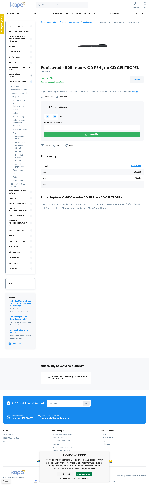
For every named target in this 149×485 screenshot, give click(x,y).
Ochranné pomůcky (17, 241)
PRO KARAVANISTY (16, 26)
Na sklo (18, 151)
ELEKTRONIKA (14, 263)
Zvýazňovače (18, 180)
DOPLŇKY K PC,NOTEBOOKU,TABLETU (18, 223)
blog (11, 284)
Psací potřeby (73, 22)
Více (133, 92)
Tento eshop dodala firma (126, 476)
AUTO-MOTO (14, 247)
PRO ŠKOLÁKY (14, 63)
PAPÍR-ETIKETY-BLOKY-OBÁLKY (18, 192)
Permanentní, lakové (20, 137)
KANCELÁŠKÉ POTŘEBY (55, 22)
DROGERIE (13, 268)
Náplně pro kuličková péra (18, 105)
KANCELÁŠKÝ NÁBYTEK (17, 204)
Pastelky (16, 110)
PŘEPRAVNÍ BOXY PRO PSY (19, 32)
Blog (103, 441)
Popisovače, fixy (89, 22)
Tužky (15, 177)
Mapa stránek (19, 477)
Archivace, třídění (17, 86)
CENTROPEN (137, 79)
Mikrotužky (17, 126)
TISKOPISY (13, 198)
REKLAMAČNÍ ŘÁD (108, 438)
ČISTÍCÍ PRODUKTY (16, 57)
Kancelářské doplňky (19, 90)
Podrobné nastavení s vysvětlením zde (74, 479)
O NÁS (104, 435)
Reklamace (106, 444)
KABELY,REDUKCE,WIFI (17, 230)
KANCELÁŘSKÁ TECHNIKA (14, 75)
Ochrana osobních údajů (62, 447)
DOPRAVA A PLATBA (60, 438)
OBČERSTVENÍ (14, 258)
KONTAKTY (57, 444)
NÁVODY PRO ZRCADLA (61, 450)
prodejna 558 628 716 (22, 418)
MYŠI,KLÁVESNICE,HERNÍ (18, 216)
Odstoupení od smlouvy (62, 435)
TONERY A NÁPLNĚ (15, 52)
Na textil (18, 161)
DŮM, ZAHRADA (15, 252)
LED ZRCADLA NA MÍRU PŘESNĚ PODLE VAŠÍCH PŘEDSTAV (17, 39)
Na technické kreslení (20, 156)
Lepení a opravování (19, 93)
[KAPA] (42, 22)
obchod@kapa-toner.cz (55, 418)
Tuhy (15, 173)
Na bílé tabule (20, 142)
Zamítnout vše (65, 474)
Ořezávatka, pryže (20, 129)
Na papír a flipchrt (19, 147)
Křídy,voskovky (18, 116)
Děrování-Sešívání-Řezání (18, 185)
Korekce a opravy (19, 100)
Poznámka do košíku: (53, 122)
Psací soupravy (19, 170)
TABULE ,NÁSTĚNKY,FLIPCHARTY (18, 209)
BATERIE (12, 236)
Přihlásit (86, 403)
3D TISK (12, 46)
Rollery (15, 113)
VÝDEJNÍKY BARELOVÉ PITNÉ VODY (19, 68)
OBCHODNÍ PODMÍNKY (61, 441)
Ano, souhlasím (83, 474)
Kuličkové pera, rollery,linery (19, 121)
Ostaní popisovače (19, 165)
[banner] (18, 5)
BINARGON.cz (141, 476)
